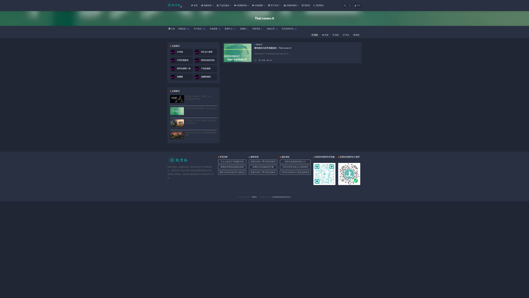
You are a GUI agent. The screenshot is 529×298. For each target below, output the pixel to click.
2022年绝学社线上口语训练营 (295, 167)
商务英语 (257, 29)
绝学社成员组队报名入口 (295, 162)
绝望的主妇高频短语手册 (263, 167)
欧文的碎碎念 (289, 29)
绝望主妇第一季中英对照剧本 (263, 162)
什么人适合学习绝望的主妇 (232, 162)
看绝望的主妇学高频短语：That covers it (272, 48)
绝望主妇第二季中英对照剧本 (263, 172)
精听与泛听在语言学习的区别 (232, 172)
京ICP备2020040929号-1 (281, 197)
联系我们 (320, 5)
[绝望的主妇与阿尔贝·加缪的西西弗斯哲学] (177, 135)
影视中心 (230, 29)
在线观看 (215, 29)
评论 (347, 35)
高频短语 (183, 29)
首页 (196, 5)
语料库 (307, 5)
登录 (359, 5)
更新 (336, 35)
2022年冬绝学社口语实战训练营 (295, 172)
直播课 (244, 29)
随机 (357, 35)
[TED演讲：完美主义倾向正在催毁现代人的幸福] (177, 123)
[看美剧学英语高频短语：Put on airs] (177, 111)
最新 (316, 35)
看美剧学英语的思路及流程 (232, 167)
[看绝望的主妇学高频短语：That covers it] (237, 57)
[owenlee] (255, 60)
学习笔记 (199, 29)
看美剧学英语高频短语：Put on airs (200, 108)
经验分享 (272, 29)
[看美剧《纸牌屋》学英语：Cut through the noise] (177, 99)
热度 (326, 35)
